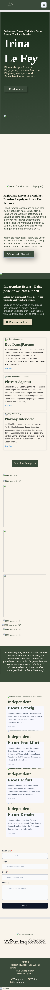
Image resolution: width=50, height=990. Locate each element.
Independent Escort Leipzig (19, 696)
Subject (5, 861)
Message (5, 883)
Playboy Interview (12, 414)
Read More (8, 368)
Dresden (12, 243)
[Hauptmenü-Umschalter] (44, 5)
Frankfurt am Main (25, 240)
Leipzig (40, 240)
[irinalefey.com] (9, 5)
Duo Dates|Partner (12, 339)
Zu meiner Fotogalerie (25, 463)
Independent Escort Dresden (19, 803)
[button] (25, 988)
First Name (7, 851)
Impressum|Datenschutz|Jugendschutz (25, 966)
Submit (25, 906)
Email (5, 872)
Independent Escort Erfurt (18, 768)
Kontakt (25, 962)
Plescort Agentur (11, 376)
